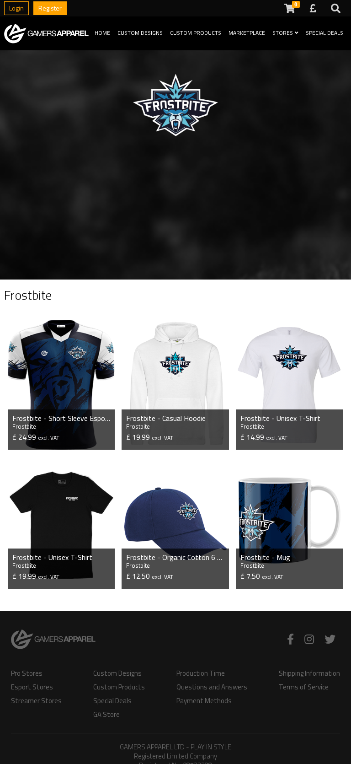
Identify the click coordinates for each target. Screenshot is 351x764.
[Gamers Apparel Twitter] (329, 639)
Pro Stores (27, 673)
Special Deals (324, 32)
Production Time (200, 673)
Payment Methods (204, 700)
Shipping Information (309, 673)
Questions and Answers (211, 687)
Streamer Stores (36, 700)
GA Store (106, 714)
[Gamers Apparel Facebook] (290, 639)
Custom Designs (140, 32)
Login (16, 8)
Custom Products (195, 32)
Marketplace (247, 32)
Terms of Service (304, 687)
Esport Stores (32, 687)
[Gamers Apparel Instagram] (309, 639)
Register (50, 8)
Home (102, 32)
